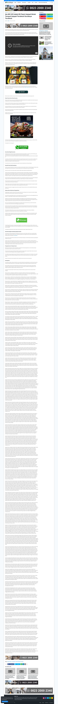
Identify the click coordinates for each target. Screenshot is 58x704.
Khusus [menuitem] (36, 2)
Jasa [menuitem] (32, 2)
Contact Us (11, 0)
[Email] (25, 664)
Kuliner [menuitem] (29, 2)
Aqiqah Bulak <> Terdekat (11, 12)
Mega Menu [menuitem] (24, 2)
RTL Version (15, 0)
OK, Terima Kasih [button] (5, 701)
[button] (50, 2)
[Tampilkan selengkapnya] (27, 664)
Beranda (6, 12)
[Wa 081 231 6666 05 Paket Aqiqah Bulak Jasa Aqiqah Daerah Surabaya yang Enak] (46, 26)
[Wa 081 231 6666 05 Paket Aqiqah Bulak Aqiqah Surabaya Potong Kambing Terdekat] (41, 37)
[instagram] (44, 698)
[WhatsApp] (21, 664)
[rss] (52, 0)
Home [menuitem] (15, 2)
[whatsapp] (51, 0)
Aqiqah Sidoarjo (26, 87)
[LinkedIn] (23, 664)
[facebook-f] (46, 698)
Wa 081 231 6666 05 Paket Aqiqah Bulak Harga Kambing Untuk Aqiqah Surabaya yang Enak (21, 677)
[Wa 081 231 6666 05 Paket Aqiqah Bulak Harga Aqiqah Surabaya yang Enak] (41, 43)
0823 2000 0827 (4, 699)
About (8, 0)
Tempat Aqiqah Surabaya (19, 661)
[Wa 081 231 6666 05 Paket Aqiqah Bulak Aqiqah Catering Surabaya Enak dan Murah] (10, 671)
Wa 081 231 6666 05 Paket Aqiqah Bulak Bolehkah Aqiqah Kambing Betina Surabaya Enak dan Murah (33, 677)
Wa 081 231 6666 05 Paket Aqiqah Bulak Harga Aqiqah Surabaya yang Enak (49, 43)
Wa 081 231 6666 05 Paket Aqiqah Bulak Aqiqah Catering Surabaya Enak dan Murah (10, 677)
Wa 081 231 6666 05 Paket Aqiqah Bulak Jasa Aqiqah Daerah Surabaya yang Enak (45, 33)
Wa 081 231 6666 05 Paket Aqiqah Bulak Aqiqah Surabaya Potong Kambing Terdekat (48, 38)
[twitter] (48, 698)
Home (6, 0)
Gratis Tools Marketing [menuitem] (43, 2)
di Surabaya (15, 235)
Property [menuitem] (19, 2)
